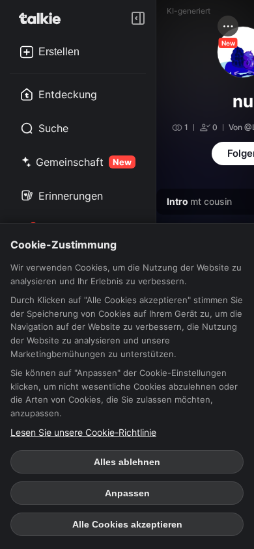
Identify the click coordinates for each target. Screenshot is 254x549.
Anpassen (127, 493)
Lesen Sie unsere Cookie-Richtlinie (83, 432)
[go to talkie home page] (44, 18)
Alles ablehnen (127, 462)
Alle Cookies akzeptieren (127, 524)
